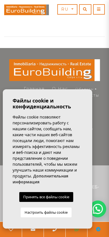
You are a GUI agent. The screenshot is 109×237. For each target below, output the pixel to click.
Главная (34, 88)
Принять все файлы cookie (46, 196)
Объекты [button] (84, 89)
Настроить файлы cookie (46, 212)
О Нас (60, 88)
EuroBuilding (26, 10)
